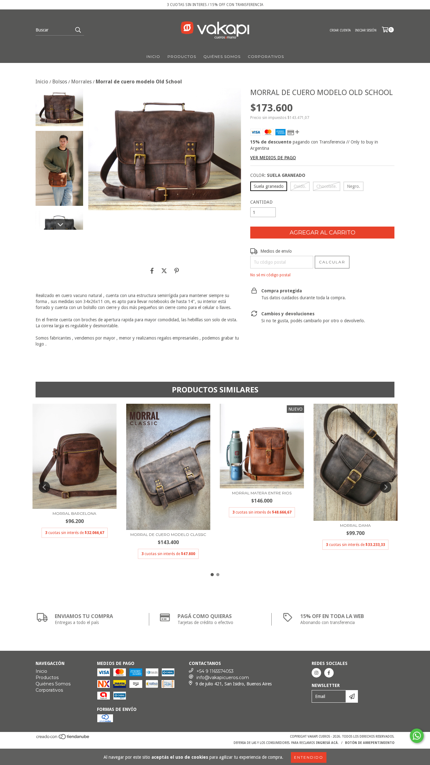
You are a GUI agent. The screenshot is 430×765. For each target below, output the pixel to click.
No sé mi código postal (270, 275)
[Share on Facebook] (152, 270)
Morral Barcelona (74, 513)
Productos (181, 56)
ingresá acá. (327, 743)
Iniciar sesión (365, 30)
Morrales (81, 82)
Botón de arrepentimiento (369, 743)
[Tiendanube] (63, 738)
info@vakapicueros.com (222, 677)
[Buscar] (77, 30)
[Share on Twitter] (164, 270)
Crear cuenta (340, 30)
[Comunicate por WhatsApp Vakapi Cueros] (417, 735)
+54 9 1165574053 (215, 671)
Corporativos (266, 56)
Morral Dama (355, 525)
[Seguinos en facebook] (329, 673)
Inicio (153, 56)
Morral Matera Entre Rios (261, 493)
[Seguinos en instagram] (316, 673)
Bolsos (59, 82)
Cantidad (261, 202)
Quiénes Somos (221, 56)
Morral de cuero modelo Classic (168, 534)
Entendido (308, 757)
